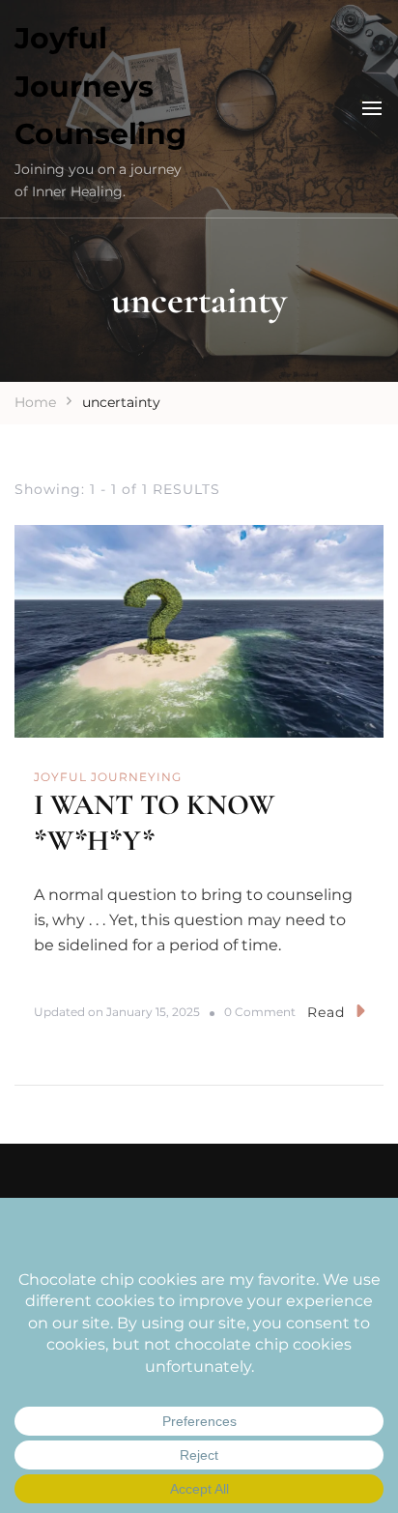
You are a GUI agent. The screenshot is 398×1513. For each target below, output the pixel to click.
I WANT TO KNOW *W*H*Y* (154, 823)
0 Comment (260, 1013)
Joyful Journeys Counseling (100, 86)
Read (326, 1012)
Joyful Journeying (108, 777)
